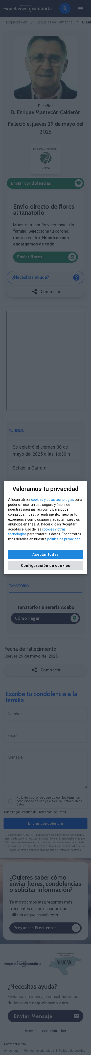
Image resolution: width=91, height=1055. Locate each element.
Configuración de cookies (45, 566)
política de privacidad (64, 539)
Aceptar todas (45, 554)
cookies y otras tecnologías (52, 500)
